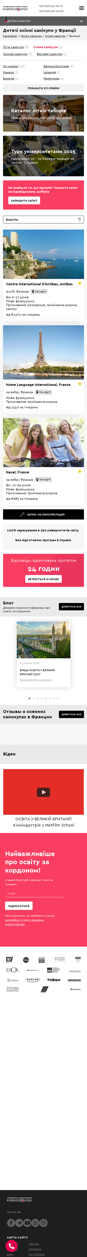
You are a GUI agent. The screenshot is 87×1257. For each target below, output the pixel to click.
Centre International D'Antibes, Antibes (39, 284)
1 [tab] (29, 698)
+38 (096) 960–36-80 (51, 10)
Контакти (35, 1249)
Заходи (34, 1243)
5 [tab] (46, 698)
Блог (10, 1254)
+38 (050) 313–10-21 (51, 5)
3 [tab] (37, 698)
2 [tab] (33, 698)
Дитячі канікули (30, 36)
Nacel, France (17, 472)
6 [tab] (50, 698)
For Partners (37, 1254)
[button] (43, 21)
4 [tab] (41, 698)
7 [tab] (54, 698)
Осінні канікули (55, 36)
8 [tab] (58, 698)
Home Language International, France (38, 384)
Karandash (10, 36)
